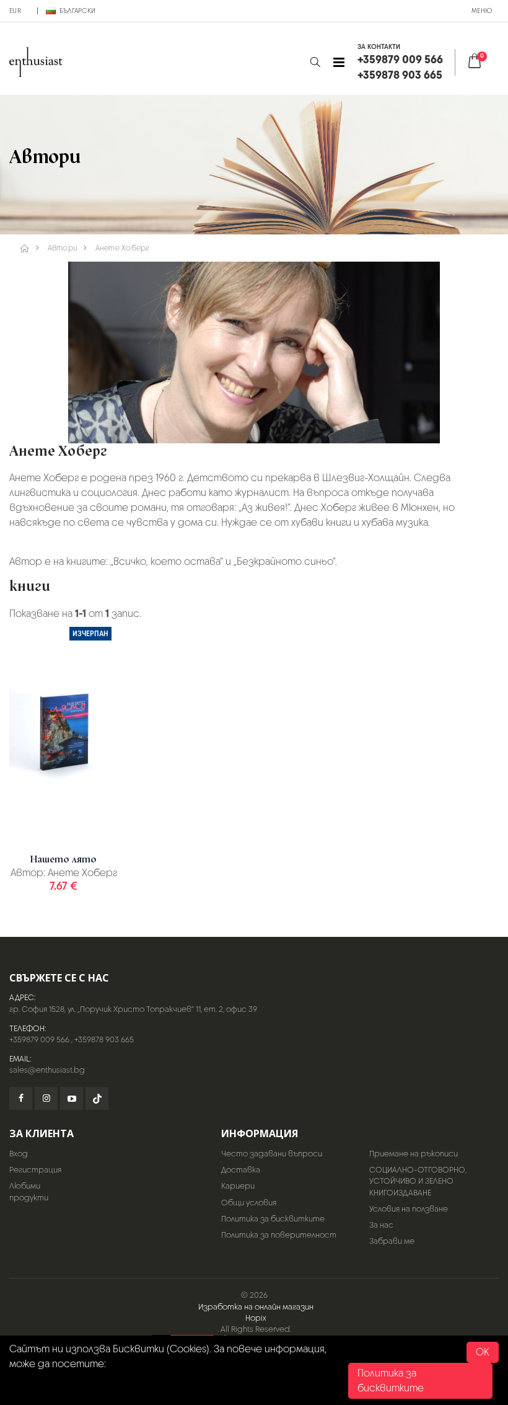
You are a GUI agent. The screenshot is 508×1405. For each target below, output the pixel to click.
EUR (15, 10)
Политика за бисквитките (273, 1218)
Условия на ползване (408, 1208)
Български (77, 10)
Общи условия (248, 1202)
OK (482, 1351)
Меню (481, 10)
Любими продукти (28, 1191)
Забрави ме (391, 1241)
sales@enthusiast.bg (47, 1070)
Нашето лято (63, 859)
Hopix (255, 1318)
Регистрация (35, 1169)
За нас (381, 1225)
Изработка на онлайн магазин (255, 1306)
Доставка (240, 1169)
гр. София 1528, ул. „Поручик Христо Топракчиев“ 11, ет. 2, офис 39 (133, 1009)
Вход (18, 1153)
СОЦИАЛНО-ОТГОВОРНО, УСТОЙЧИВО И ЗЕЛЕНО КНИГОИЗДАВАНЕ (417, 1180)
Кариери (238, 1186)
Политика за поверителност (278, 1235)
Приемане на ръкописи (413, 1153)
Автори (63, 248)
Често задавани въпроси (271, 1153)
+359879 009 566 (39, 1039)
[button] (315, 62)
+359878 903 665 (104, 1039)
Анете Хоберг (122, 248)
